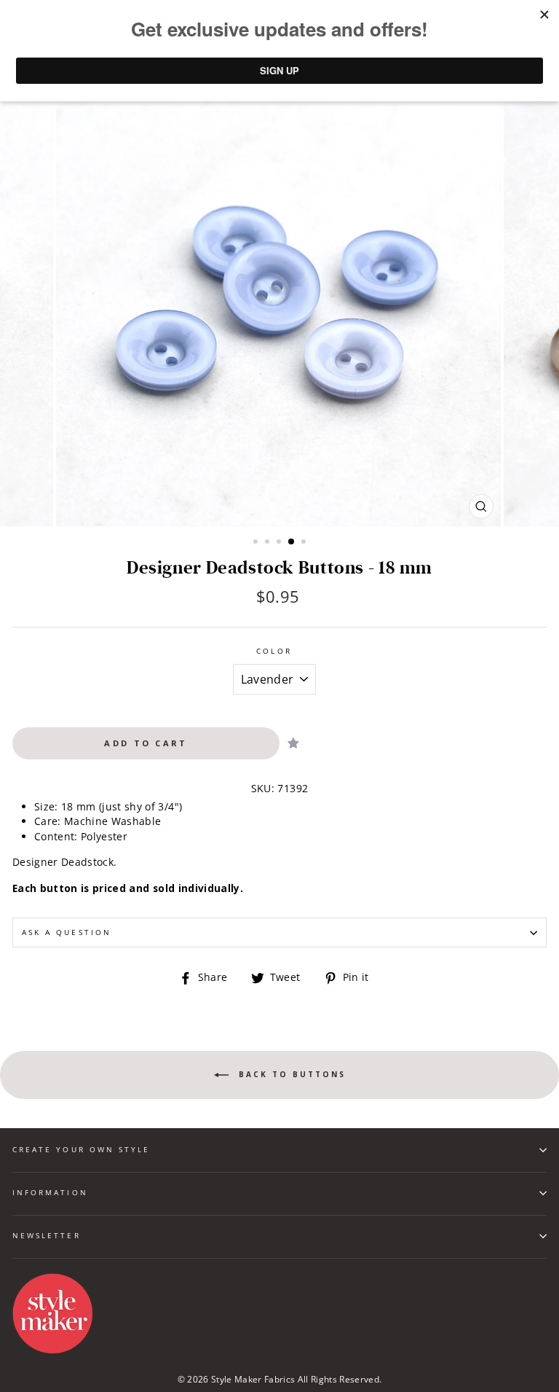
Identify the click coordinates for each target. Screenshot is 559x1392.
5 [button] (305, 543)
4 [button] (292, 542)
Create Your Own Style (81, 1149)
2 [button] (268, 543)
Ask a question (66, 932)
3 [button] (280, 543)
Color (273, 651)
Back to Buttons (290, 1073)
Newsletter (46, 1235)
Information (50, 1192)
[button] (293, 743)
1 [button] (257, 543)
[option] (280, 303)
